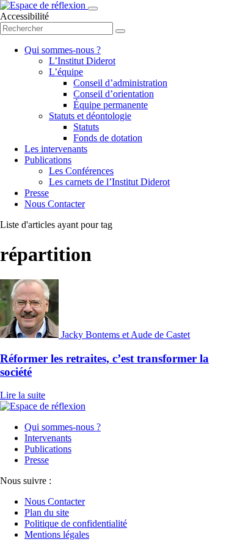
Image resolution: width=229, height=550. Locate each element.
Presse (36, 193)
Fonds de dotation (107, 138)
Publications (47, 160)
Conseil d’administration (120, 83)
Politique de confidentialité (75, 523)
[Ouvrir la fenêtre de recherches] (120, 31)
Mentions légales (56, 534)
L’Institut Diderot (82, 61)
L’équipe (66, 72)
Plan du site (46, 512)
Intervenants (47, 438)
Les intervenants (55, 149)
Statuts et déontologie (90, 116)
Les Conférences (81, 171)
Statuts (86, 127)
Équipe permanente (110, 105)
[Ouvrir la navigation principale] (93, 8)
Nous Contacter (54, 204)
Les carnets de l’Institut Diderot (109, 182)
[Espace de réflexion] (44, 5)
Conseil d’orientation (113, 94)
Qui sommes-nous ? (62, 50)
